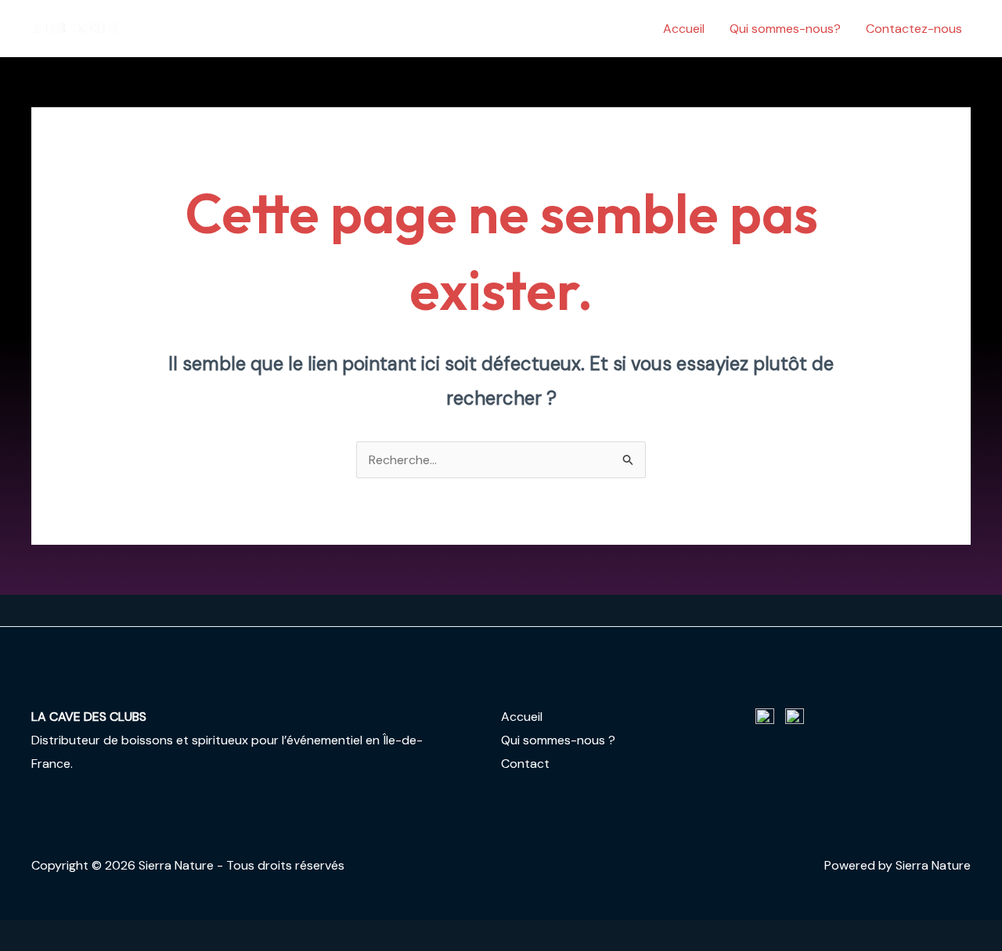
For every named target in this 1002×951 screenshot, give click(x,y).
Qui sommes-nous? (785, 28)
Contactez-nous (914, 28)
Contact (525, 763)
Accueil (684, 28)
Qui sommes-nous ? (558, 740)
